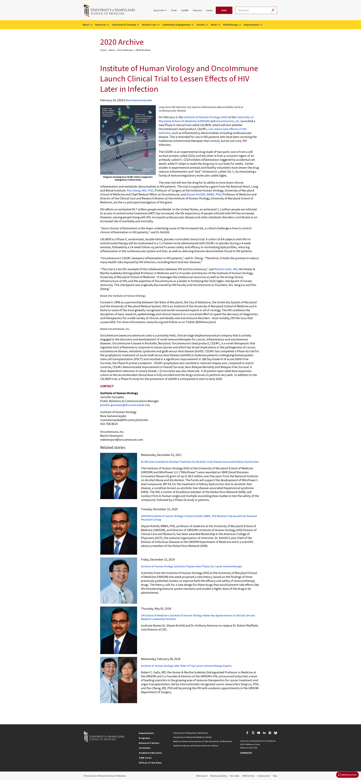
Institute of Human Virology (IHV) (205, 117)
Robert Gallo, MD (226, 269)
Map (275, 775)
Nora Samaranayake (138, 100)
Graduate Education (150, 752)
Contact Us (246, 752)
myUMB (184, 10)
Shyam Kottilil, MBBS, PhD (203, 194)
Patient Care (149, 24)
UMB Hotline (248, 775)
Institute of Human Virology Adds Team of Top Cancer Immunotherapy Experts (186, 665)
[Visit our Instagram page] (269, 733)
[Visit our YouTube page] (258, 733)
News (214, 24)
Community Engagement (176, 24)
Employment (263, 775)
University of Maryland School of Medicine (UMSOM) (206, 119)
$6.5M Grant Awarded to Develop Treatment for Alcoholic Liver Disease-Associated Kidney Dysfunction (200, 461)
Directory (197, 10)
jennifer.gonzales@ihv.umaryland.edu (125, 405)
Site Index (234, 775)
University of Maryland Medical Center (192, 737)
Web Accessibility (218, 775)
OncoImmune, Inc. (228, 121)
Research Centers (149, 743)
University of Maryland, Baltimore (190, 733)
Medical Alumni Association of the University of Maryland (202, 741)
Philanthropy (230, 24)
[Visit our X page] (253, 733)
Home (103, 50)
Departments (251, 24)
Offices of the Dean (150, 762)
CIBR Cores (145, 757)
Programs (144, 738)
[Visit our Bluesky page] (275, 733)
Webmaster (202, 775)
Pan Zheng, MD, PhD (140, 190)
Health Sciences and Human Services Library (195, 745)
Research (100, 24)
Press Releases (125, 50)
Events (209, 10)
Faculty (201, 24)
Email (174, 10)
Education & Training (124, 24)
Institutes (145, 747)
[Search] (273, 10)
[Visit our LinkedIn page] (264, 733)
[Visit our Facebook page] (247, 733)
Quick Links (159, 10)
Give (224, 10)
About (85, 24)
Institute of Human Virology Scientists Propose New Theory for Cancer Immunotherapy (191, 566)
